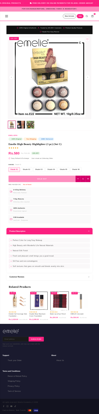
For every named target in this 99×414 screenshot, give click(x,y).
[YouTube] (11, 406)
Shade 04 (51, 169)
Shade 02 (26, 169)
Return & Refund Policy (17, 376)
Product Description (17, 231)
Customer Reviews (16, 277)
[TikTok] (15, 406)
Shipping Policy (14, 381)
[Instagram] (7, 406)
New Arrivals (69, 16)
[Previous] (11, 77)
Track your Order (15, 360)
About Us (60, 360)
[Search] (86, 16)
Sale (80, 16)
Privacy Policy (14, 386)
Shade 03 (39, 169)
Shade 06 (76, 169)
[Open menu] (6, 16)
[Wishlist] (87, 39)
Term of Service (14, 391)
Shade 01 (14, 169)
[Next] (87, 77)
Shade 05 (63, 169)
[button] (12, 125)
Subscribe (36, 339)
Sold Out (42, 179)
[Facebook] (4, 406)
